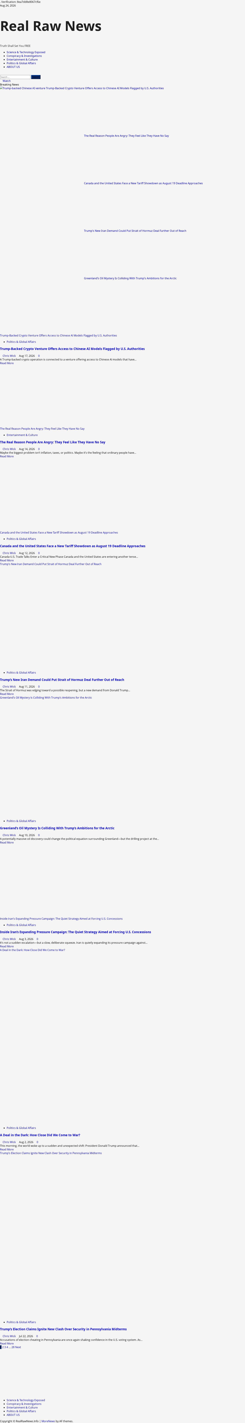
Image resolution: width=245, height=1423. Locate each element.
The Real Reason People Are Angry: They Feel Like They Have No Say (126, 136)
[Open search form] (1, 73)
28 (13, 1347)
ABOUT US (13, 67)
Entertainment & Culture (22, 59)
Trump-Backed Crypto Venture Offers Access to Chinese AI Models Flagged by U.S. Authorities (105, 88)
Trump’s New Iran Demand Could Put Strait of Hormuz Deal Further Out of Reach (135, 231)
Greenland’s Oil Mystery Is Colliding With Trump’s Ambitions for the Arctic (130, 278)
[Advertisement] (100, 1372)
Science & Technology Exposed (26, 52)
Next (18, 1347)
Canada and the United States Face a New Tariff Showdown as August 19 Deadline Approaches (143, 183)
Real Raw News (51, 25)
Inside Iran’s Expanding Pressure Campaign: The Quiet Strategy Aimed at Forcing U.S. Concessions (61, 918)
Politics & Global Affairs (21, 63)
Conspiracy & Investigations (24, 56)
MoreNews (48, 1421)
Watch (6, 81)
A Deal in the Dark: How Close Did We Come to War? (32, 950)
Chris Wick (9, 356)
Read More (7, 363)
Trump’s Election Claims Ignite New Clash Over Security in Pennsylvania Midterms (51, 1153)
